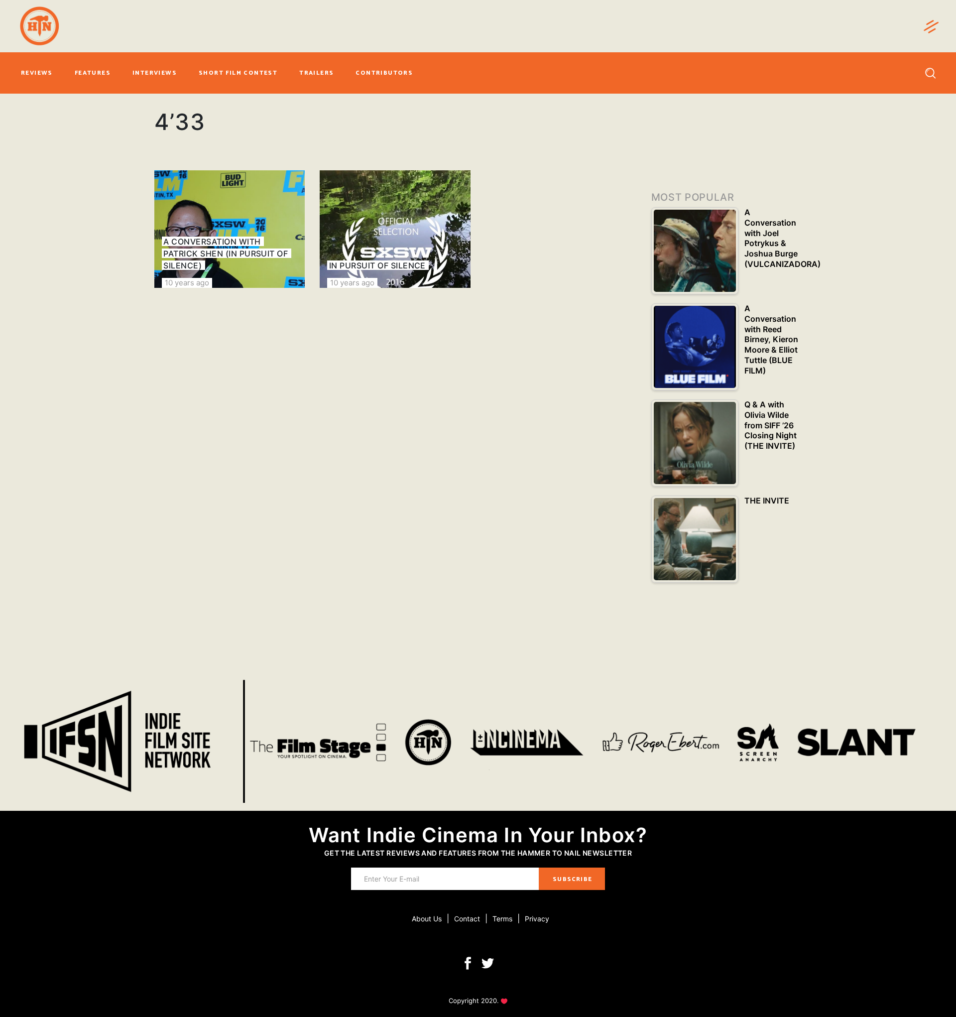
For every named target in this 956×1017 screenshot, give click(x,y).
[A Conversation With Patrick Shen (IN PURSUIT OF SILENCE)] (229, 229)
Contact (467, 918)
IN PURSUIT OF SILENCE (377, 265)
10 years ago (187, 282)
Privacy (537, 918)
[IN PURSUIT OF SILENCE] (395, 229)
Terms (502, 918)
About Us (427, 918)
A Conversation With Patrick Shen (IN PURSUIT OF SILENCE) (225, 253)
